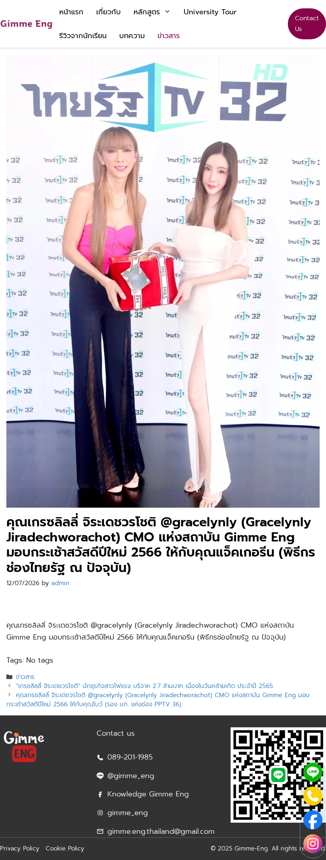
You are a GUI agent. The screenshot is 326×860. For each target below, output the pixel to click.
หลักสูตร (147, 11)
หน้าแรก (71, 11)
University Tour (210, 11)
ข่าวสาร (168, 35)
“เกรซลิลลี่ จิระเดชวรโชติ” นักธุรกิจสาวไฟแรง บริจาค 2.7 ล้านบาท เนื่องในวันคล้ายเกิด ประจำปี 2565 (144, 685)
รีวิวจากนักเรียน (83, 35)
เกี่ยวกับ (108, 11)
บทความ (132, 35)
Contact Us (307, 24)
